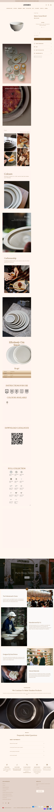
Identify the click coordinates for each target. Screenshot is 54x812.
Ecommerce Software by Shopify (25, 807)
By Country (37, 8)
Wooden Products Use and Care (7, 795)
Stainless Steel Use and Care (7, 794)
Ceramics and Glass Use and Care (8, 792)
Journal (46, 8)
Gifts (33, 8)
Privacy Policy (5, 797)
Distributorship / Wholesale (7, 799)
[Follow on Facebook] (3, 803)
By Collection (28, 8)
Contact (4, 785)
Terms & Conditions (6, 788)
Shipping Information (6, 787)
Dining (24, 8)
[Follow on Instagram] (5, 803)
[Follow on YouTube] (8, 803)
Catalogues (4, 790)
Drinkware (20, 8)
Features (15, 8)
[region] (27, 574)
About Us (42, 8)
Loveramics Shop (9, 8)
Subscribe (40, 791)
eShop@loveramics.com (27, 772)
